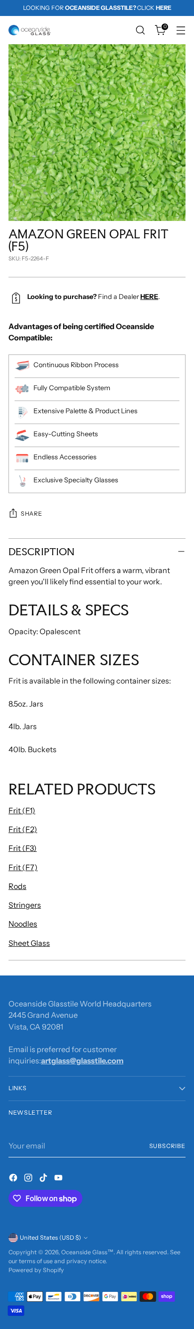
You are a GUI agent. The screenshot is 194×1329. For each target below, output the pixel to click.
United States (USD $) (50, 1237)
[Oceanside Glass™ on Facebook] (14, 1179)
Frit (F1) (21, 810)
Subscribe (167, 1145)
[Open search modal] (140, 30)
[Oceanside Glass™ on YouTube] (59, 1179)
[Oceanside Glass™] (29, 30)
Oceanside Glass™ (87, 1252)
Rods (17, 886)
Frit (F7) (23, 867)
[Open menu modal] (180, 30)
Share (31, 513)
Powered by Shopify (36, 1270)
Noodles (22, 923)
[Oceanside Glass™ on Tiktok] (44, 1179)
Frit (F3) (22, 848)
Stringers (24, 905)
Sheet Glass (29, 943)
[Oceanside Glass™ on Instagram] (29, 1179)
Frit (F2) (22, 829)
